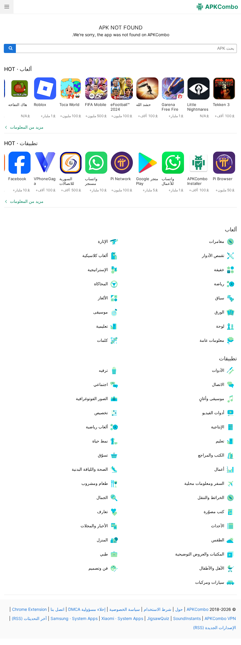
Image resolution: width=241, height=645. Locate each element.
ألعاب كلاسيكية (95, 255)
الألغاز (103, 297)
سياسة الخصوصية (124, 609)
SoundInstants (187, 618)
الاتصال (218, 384)
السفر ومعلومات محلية (204, 483)
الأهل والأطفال (211, 568)
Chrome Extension (29, 609)
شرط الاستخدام (157, 609)
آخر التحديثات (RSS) (29, 618)
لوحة (220, 326)
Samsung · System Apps (74, 618)
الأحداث (217, 525)
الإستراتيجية (98, 269)
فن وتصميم (98, 568)
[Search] (10, 48)
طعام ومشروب (94, 483)
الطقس (217, 539)
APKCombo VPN (220, 618)
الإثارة (103, 241)
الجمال (102, 497)
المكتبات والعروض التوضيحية (199, 553)
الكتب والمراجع (211, 454)
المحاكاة (101, 283)
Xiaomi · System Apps (122, 618)
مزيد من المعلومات (26, 127)
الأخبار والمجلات (94, 525)
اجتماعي (100, 384)
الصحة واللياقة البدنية (90, 469)
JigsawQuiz (158, 618)
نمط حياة (100, 440)
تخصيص (101, 412)
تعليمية (102, 326)
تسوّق (103, 454)
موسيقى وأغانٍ (211, 398)
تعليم (220, 440)
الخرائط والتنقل (211, 497)
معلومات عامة (212, 340)
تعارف (102, 511)
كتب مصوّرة (214, 511)
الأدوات (218, 370)
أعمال (219, 469)
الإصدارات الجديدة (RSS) (214, 627)
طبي (104, 553)
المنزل (102, 539)
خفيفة (219, 269)
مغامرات (216, 241)
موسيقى (100, 311)
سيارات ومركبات (209, 582)
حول (179, 609)
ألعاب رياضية (97, 426)
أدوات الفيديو (213, 412)
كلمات (102, 340)
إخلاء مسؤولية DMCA (87, 609)
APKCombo (197, 609)
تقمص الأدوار (213, 255)
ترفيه (103, 370)
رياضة (219, 283)
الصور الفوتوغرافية (92, 398)
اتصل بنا (57, 609)
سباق (219, 297)
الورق (219, 311)
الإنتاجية (217, 426)
